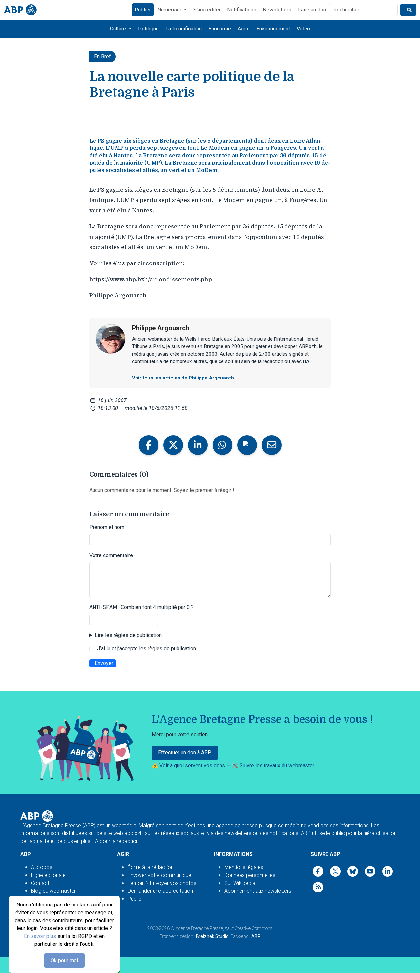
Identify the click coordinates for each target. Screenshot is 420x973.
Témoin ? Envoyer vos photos (162, 883)
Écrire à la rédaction (151, 867)
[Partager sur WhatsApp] (222, 445)
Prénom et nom (106, 527)
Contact (40, 883)
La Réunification (183, 29)
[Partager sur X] (173, 445)
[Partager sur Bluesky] (247, 445)
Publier (143, 10)
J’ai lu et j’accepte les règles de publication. (147, 648)
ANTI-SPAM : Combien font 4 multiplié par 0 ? (141, 607)
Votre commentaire (111, 555)
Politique (148, 29)
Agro (243, 29)
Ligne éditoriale (48, 875)
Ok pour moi (64, 960)
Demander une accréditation (160, 891)
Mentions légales (243, 867)
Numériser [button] (170, 10)
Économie (219, 29)
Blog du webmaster (53, 891)
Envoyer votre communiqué (159, 875)
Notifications (241, 10)
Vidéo (303, 29)
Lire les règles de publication (128, 635)
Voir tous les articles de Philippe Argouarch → (186, 378)
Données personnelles (249, 875)
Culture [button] (118, 29)
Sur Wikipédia (239, 883)
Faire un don (312, 10)
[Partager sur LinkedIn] (198, 445)
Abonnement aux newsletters (257, 891)
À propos (41, 867)
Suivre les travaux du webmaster (277, 765)
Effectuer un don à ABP (184, 752)
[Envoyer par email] (272, 445)
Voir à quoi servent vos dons (192, 765)
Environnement (273, 29)
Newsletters (277, 10)
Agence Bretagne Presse (199, 928)
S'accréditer (206, 10)
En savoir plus (40, 936)
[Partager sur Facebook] (148, 445)
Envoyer (104, 663)
